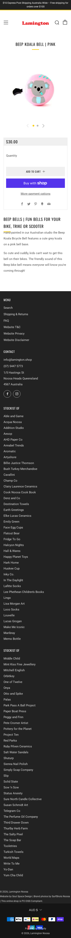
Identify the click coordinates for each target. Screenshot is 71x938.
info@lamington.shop (18, 359)
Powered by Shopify (35, 928)
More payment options (35, 193)
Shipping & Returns (16, 314)
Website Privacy (14, 333)
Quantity (11, 155)
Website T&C (12, 327)
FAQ (6, 320)
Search (8, 308)
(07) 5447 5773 (13, 366)
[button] (33, 126)
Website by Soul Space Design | (17, 896)
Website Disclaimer (16, 340)
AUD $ (33, 910)
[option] (35, 88)
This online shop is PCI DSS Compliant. (22, 901)
